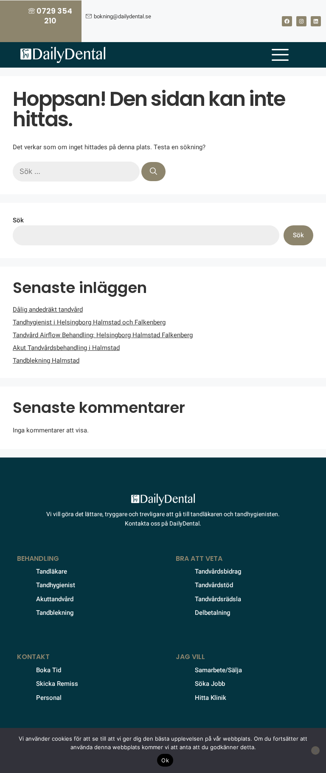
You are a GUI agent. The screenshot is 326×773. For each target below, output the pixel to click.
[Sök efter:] (77, 171)
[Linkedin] (316, 21)
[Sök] (153, 172)
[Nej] (315, 750)
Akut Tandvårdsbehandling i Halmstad (66, 347)
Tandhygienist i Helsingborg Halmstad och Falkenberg (89, 322)
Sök (18, 220)
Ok (165, 760)
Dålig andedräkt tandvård (48, 309)
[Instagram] (301, 21)
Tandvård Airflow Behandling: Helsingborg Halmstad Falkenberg (103, 335)
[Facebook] (287, 21)
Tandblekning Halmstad (46, 360)
